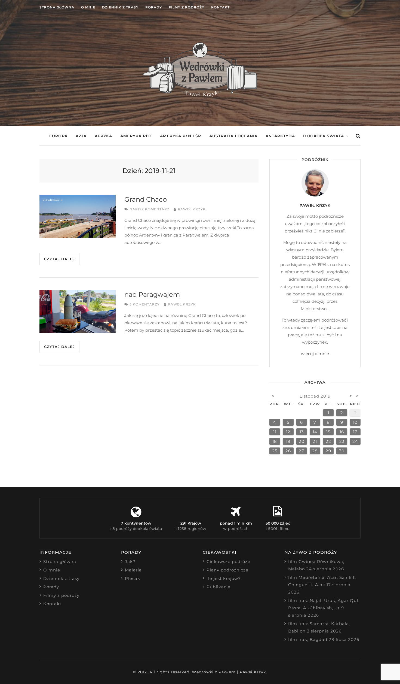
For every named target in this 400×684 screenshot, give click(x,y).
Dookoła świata (323, 136)
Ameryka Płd (136, 136)
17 (355, 431)
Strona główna (56, 7)
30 (341, 450)
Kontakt (220, 7)
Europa (58, 136)
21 (315, 441)
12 (288, 431)
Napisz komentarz (150, 209)
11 (274, 431)
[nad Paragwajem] (77, 311)
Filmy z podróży (186, 7)
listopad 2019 (315, 396)
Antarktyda (280, 136)
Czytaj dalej (59, 259)
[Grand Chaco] (77, 216)
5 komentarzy (145, 304)
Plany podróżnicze (227, 570)
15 (328, 431)
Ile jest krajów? (224, 578)
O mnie (88, 7)
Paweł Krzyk (192, 209)
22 (328, 441)
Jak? (130, 561)
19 (288, 441)
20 (301, 441)
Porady (153, 7)
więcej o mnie (315, 353)
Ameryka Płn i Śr (180, 136)
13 (302, 431)
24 (355, 441)
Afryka (103, 136)
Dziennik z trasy (120, 7)
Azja (81, 136)
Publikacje (218, 586)
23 (341, 441)
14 (315, 431)
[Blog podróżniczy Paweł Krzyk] (200, 95)
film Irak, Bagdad (307, 639)
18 (274, 441)
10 (355, 422)
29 (328, 450)
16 (342, 431)
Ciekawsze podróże (228, 561)
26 (288, 450)
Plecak (132, 578)
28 (315, 450)
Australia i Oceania (233, 136)
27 (301, 450)
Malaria (133, 570)
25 (274, 450)
